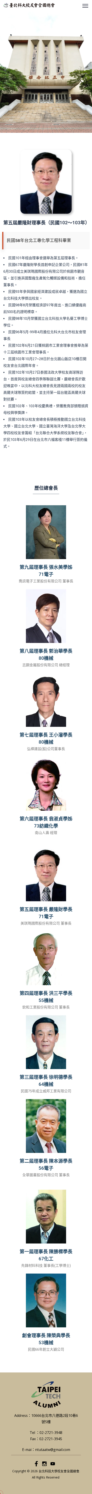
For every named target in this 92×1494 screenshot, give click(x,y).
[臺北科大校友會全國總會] (29, 5)
